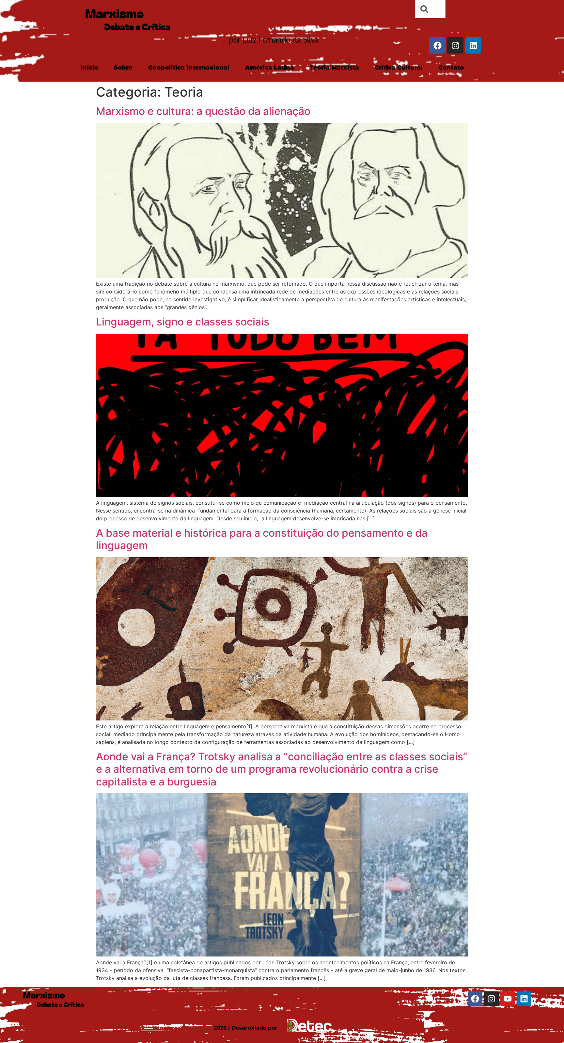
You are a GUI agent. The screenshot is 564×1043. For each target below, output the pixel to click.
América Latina (269, 67)
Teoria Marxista (334, 67)
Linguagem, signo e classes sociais (182, 321)
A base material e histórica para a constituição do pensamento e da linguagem (262, 539)
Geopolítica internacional (188, 67)
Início (89, 67)
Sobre (123, 67)
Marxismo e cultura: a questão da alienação (203, 111)
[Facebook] (437, 45)
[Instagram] (455, 45)
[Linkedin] (473, 45)
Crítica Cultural (399, 67)
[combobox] (430, 9)
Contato (451, 67)
